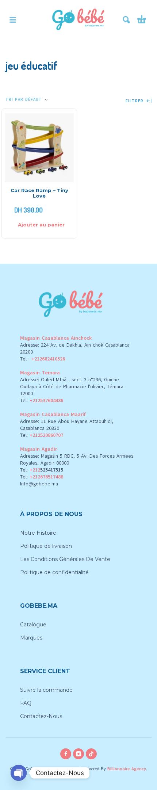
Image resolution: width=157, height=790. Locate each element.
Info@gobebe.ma (39, 483)
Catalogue (33, 624)
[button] (13, 20)
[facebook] (65, 753)
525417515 (51, 469)
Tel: (41, 400)
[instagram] (78, 753)
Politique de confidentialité (54, 572)
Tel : (42, 358)
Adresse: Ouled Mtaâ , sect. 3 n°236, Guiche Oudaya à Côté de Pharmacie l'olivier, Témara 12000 (71, 386)
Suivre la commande (46, 690)
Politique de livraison (46, 546)
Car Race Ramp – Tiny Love (39, 193)
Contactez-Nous (41, 716)
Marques (31, 637)
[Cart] (141, 20)
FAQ (25, 703)
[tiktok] (91, 753)
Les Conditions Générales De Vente (65, 559)
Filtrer (135, 101)
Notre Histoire (38, 533)
